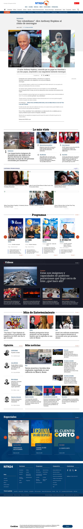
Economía (19, 9)
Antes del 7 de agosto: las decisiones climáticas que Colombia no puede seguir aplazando (16, 384)
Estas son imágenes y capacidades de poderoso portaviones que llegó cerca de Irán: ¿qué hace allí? (33, 251)
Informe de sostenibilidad (57, 476)
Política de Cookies (39, 527)
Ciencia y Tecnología (49, 9)
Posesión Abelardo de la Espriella (50, 396)
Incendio (25, 299)
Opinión (74, 9)
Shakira (31, 330)
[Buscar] (78, 10)
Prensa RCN (55, 484)
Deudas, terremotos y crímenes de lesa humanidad (16, 401)
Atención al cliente (56, 472)
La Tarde (28, 240)
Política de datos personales (8, 495)
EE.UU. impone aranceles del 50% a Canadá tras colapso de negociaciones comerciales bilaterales (70, 149)
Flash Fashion (45, 472)
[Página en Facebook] (67, 470)
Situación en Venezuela (16, 397)
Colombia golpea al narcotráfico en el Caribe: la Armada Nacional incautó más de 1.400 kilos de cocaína (70, 401)
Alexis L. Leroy (16, 390)
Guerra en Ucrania (65, 299)
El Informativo (65, 240)
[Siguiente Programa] (77, 237)
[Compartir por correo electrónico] (47, 75)
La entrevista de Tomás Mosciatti (39, 475)
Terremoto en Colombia (47, 299)
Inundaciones (10, 150)
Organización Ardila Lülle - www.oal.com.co (72, 495)
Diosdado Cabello (7, 299)
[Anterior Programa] (5, 237)
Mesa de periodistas (38, 480)
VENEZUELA (36, 6)
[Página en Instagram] (70, 470)
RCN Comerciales (38, 491)
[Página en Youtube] (75, 470)
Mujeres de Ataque (45, 480)
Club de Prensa (45, 470)
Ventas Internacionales (57, 480)
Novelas (53, 491)
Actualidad (9, 9)
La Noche (11, 240)
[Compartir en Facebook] (41, 75)
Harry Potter (64, 154)
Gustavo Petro (30, 12)
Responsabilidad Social (57, 470)
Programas (68, 9)
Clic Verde (38, 470)
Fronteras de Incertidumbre (18, 448)
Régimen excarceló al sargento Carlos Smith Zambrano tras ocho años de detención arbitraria (48, 149)
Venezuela (66, 350)
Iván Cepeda (47, 12)
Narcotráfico (64, 396)
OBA (53, 486)
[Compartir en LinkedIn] (45, 75)
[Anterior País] (78, 11)
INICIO (26, 6)
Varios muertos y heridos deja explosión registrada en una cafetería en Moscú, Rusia (37, 370)
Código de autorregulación (57, 478)
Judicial (24, 9)
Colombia (5, 478)
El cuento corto (64, 448)
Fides (57, 491)
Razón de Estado (39, 482)
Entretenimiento (58, 9)
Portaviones (42, 270)
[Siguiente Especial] (77, 437)
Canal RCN (16, 491)
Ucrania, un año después (41, 448)
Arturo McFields (14, 363)
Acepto (67, 526)
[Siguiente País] (78, 12)
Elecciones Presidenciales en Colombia (18, 12)
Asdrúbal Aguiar (14, 350)
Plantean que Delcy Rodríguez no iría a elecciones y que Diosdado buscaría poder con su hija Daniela (12, 303)
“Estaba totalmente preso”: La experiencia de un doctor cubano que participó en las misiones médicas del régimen (15, 251)
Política (14, 9)
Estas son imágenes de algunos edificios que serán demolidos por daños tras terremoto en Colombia (51, 303)
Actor (57, 330)
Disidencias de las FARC (63, 12)
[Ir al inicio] (10, 469)
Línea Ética (55, 482)
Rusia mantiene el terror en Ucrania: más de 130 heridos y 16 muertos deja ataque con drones (70, 303)
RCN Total (75, 491)
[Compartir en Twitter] (43, 75)
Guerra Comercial (65, 145)
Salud (64, 9)
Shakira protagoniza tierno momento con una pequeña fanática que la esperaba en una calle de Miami (41, 335)
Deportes (29, 9)
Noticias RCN (21, 491)
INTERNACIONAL (55, 6)
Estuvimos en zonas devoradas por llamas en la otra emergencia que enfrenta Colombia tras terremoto (31, 303)
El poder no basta (15, 352)
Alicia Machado (43, 154)
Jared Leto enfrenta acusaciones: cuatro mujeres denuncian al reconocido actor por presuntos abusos (67, 335)
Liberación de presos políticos (46, 145)
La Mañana (47, 240)
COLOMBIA (31, 6)
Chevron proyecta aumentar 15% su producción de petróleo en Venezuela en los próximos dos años (71, 354)
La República (31, 491)
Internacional (6, 486)
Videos (9, 262)
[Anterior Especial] (5, 437)
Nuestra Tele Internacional (38, 9)
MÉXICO (41, 6)
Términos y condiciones (25, 495)
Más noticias (32, 345)
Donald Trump (54, 12)
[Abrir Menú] (5, 10)
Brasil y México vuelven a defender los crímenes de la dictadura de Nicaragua (17, 367)
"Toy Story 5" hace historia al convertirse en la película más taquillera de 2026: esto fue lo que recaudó (14, 335)
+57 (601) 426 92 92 (73, 476)
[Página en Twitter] (73, 470)
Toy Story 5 (6, 330)
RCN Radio (26, 491)
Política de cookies (17, 495)
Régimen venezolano (29, 396)
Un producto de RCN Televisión (67, 491)
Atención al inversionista (57, 474)
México (5, 482)
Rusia (26, 365)
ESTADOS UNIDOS (47, 6)
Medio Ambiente (14, 379)
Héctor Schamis (16, 405)
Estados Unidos (6, 484)
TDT (60, 491)
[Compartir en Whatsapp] (48, 75)
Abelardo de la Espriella (39, 12)
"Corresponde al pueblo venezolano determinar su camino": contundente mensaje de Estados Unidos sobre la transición (33, 401)
